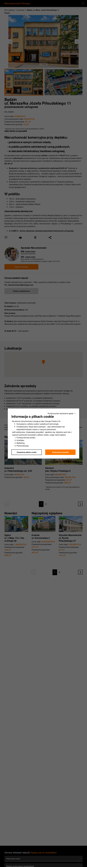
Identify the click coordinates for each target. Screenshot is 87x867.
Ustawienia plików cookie (26, 452)
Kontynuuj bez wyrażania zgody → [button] (62, 413)
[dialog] (43, 433)
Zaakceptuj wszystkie (60, 452)
